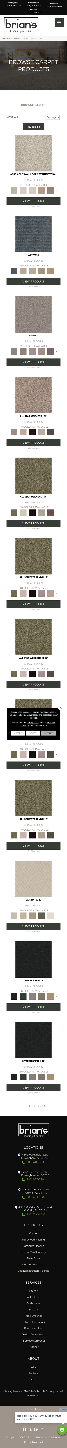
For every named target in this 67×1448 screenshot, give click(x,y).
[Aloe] (33, 395)
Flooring (14, 38)
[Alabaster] (33, 878)
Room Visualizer (33, 1328)
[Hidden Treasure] (41, 190)
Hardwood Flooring (33, 1239)
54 (33, 1106)
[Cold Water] (32, 270)
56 (44, 1106)
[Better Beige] (23, 915)
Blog (33, 1379)
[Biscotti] (23, 351)
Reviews (33, 1373)
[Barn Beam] (51, 432)
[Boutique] (32, 915)
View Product (33, 201)
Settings (48, 733)
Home (6, 38)
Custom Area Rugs (33, 1264)
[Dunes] (41, 270)
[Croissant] (41, 351)
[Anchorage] (33, 153)
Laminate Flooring (33, 1245)
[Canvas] (23, 270)
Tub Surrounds (33, 1315)
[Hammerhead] (51, 351)
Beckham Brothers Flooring (33, 1270)
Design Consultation (33, 1334)
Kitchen (33, 1290)
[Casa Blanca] (23, 190)
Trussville (54, 5)
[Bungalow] (41, 996)
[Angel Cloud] (23, 432)
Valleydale (13, 4)
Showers (34, 1309)
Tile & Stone (33, 1258)
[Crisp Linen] (51, 915)
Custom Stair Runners (33, 1321)
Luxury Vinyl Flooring (33, 1252)
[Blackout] (33, 959)
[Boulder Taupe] (32, 996)
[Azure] (33, 234)
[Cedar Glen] (41, 915)
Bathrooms (33, 1303)
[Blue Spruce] (23, 996)
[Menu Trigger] (59, 22)
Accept (18, 733)
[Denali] (32, 190)
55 (39, 1106)
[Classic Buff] (51, 996)
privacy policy (33, 722)
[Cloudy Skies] (32, 351)
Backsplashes (33, 1297)
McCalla (33, 11)
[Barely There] (33, 314)
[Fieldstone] (51, 270)
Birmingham (33, 4)
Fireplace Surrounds (33, 1340)
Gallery (33, 1366)
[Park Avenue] (51, 190)
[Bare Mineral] (41, 432)
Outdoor (34, 1346)
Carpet (23, 38)
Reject (32, 733)
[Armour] (32, 432)
